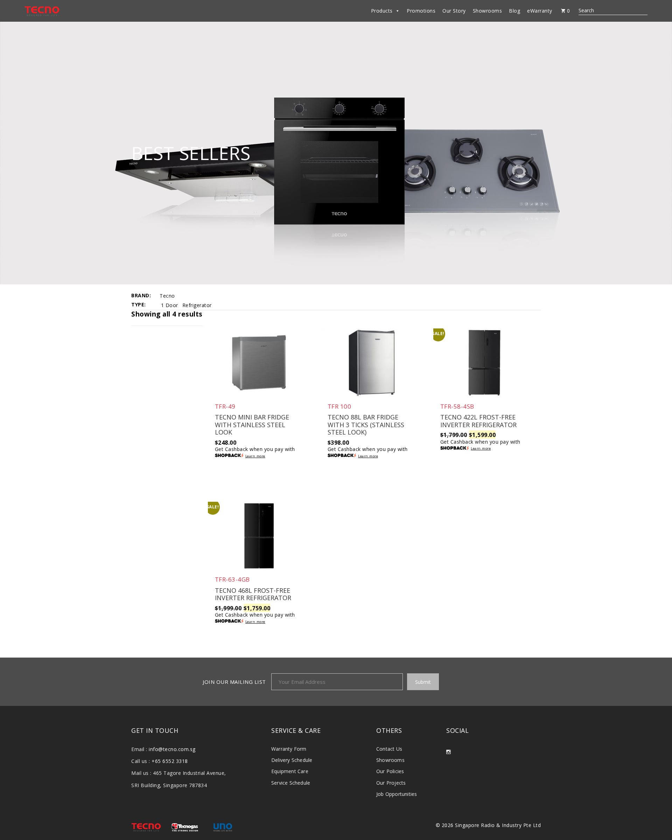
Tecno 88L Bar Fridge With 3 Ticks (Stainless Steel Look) (366, 425)
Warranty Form (289, 748)
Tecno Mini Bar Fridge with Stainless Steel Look (252, 425)
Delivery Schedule (291, 760)
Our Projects (391, 782)
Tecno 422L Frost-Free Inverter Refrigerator (478, 421)
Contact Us (389, 748)
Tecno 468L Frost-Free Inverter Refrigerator (253, 594)
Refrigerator (197, 305)
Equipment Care (289, 771)
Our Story (454, 10)
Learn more (255, 456)
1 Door (169, 305)
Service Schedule (290, 782)
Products (382, 10)
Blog (514, 10)
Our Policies (390, 771)
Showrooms (487, 10)
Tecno (167, 295)
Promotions (421, 10)
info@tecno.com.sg (172, 749)
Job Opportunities (396, 794)
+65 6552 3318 (170, 761)
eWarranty (539, 10)
